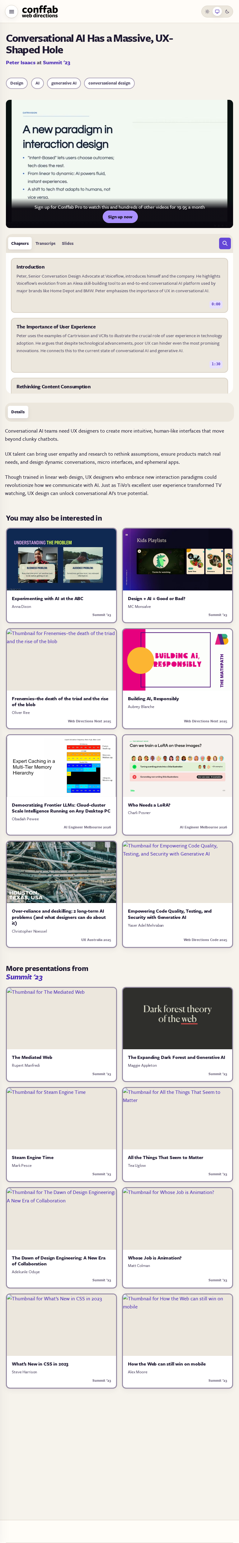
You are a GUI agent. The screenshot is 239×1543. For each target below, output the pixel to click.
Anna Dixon (21, 606)
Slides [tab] (67, 243)
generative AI (64, 83)
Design (16, 83)
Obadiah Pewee (25, 819)
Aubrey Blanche (141, 706)
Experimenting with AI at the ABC (47, 598)
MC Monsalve (139, 606)
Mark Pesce (22, 1165)
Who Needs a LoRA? (149, 804)
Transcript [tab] (45, 243)
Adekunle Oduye (26, 1272)
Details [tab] (18, 412)
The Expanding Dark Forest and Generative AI (176, 1057)
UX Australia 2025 (96, 939)
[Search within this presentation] (225, 244)
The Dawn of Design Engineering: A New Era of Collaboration (58, 1260)
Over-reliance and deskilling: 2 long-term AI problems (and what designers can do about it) (58, 916)
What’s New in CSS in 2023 (40, 1363)
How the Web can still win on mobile (166, 1363)
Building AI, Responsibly (153, 698)
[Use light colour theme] (207, 11)
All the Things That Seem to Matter (165, 1157)
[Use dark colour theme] (227, 11)
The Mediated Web (32, 1057)
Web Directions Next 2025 (89, 721)
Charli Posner (139, 812)
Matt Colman (139, 1265)
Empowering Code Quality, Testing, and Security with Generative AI (170, 913)
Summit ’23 (101, 614)
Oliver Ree (21, 712)
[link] (119, 285)
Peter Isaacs (20, 62)
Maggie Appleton (142, 1065)
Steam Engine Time (32, 1157)
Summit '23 (56, 62)
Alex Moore (138, 1372)
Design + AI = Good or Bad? (156, 598)
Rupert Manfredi (26, 1065)
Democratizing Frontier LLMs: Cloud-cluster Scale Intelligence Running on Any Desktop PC (61, 807)
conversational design (109, 83)
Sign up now (120, 216)
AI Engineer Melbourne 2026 (87, 827)
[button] (11, 11)
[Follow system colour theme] (217, 11)
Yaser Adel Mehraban (146, 925)
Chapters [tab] (20, 243)
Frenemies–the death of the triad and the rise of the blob (60, 701)
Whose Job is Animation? (155, 1257)
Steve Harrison (24, 1372)
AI (37, 83)
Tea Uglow (137, 1165)
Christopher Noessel (29, 931)
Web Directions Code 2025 (205, 939)
